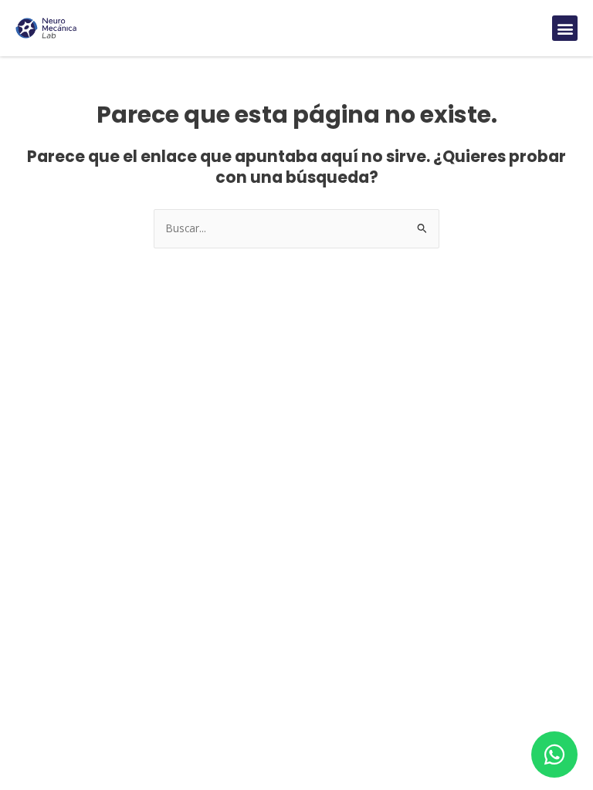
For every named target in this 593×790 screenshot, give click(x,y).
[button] (565, 28)
